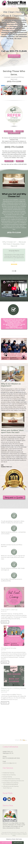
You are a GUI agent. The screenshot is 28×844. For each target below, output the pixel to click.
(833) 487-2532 (18, 842)
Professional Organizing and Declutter (13, 780)
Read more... (5, 622)
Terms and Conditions (16, 834)
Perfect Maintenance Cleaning (11, 778)
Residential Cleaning (8, 772)
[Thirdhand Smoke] (14, 645)
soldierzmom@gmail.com (10, 763)
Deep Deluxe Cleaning (9, 774)
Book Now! (14, 56)
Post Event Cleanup (9, 609)
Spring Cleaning (7, 776)
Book (12, 38)
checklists (6, 224)
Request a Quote (14, 497)
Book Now (20, 161)
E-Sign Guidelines (14, 133)
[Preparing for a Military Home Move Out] (14, 685)
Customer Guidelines (20, 227)
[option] (14, 256)
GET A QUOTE (6, 842)
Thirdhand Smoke (8, 648)
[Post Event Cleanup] (14, 606)
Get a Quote (8, 131)
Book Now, (19, 131)
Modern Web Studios (17, 839)
